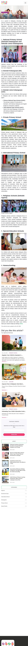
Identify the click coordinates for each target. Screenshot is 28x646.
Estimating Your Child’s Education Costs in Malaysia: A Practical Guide (14, 411)
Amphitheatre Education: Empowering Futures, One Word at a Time (17, 462)
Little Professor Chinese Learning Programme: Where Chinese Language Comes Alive (17, 478)
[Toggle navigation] (25, 2)
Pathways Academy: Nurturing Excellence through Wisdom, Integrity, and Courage (17, 446)
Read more (4, 361)
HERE (21, 323)
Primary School (5, 12)
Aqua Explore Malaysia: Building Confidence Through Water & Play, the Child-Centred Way (17, 470)
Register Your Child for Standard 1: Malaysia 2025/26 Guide (11, 355)
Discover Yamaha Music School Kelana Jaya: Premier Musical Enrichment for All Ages (17, 454)
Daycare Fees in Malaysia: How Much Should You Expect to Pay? (12, 384)
